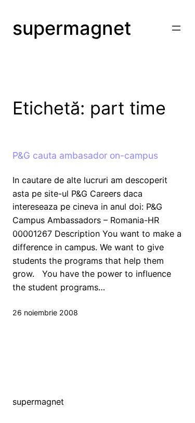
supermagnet (71, 28)
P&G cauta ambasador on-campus (85, 155)
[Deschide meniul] (176, 28)
